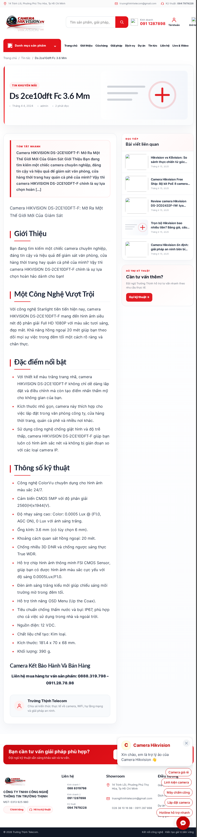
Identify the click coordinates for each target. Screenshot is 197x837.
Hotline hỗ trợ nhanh (174, 812)
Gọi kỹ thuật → (139, 297)
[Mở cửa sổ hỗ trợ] (183, 823)
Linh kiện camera (177, 782)
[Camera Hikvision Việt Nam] (33, 22)
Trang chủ (10, 58)
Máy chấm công (178, 792)
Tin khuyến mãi (24, 85)
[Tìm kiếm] (121, 22)
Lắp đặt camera (178, 802)
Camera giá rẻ (179, 772)
